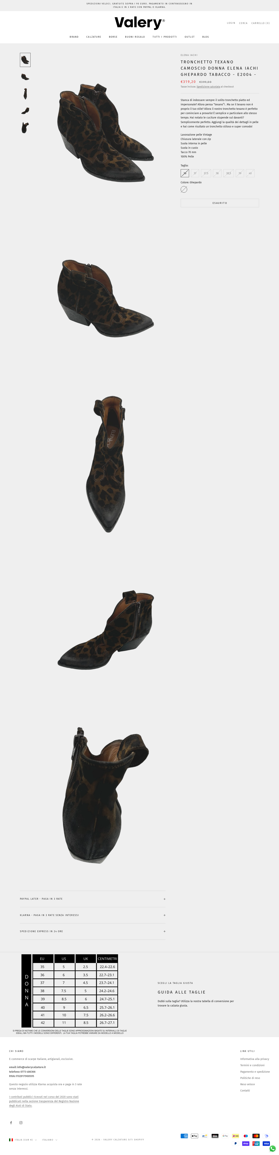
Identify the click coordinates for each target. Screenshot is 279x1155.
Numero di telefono (104, 585)
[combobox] (103, 593)
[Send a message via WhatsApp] (272, 1148)
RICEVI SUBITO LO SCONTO (139, 627)
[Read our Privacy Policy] (182, 614)
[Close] (186, 520)
